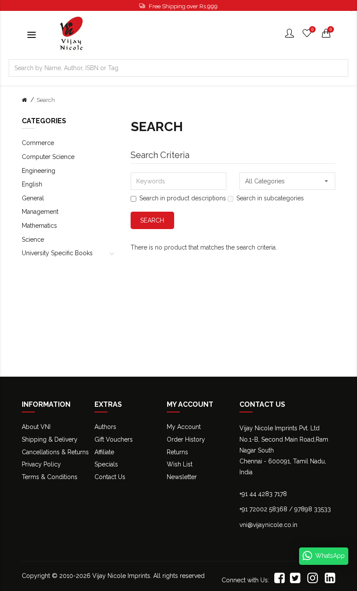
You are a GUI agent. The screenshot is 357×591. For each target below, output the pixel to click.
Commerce (38, 142)
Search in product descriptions (182, 198)
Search (46, 100)
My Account (184, 426)
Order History (186, 439)
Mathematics (39, 225)
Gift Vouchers (113, 439)
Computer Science (48, 156)
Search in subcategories (270, 198)
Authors (105, 426)
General (33, 198)
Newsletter (182, 476)
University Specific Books (57, 253)
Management (40, 211)
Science (33, 239)
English (32, 184)
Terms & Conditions (49, 476)
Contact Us (109, 476)
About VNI (36, 426)
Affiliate (104, 452)
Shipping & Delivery (49, 439)
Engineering (38, 170)
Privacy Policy (41, 464)
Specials (106, 464)
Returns (177, 452)
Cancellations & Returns (55, 452)
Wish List (179, 464)
